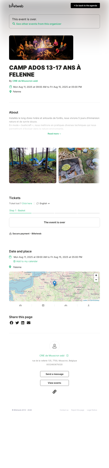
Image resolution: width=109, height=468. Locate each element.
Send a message (54, 374)
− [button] (96, 279)
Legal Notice (92, 410)
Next (102, 165)
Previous (7, 165)
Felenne (17, 267)
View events (54, 382)
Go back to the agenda (86, 5)
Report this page (77, 410)
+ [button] (96, 275)
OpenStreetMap (94, 300)
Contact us (64, 410)
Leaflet (85, 300)
